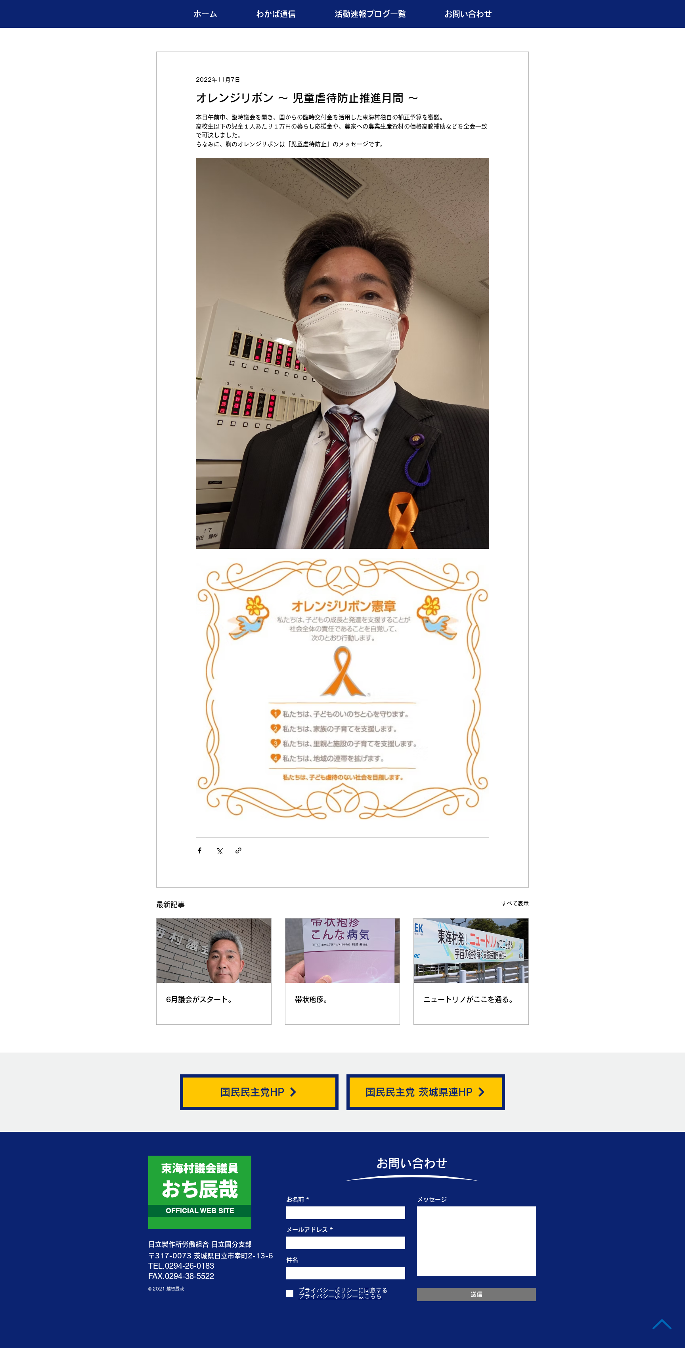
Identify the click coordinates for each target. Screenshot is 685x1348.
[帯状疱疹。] (342, 950)
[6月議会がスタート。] (214, 950)
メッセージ (432, 1199)
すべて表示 (515, 903)
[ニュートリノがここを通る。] (471, 950)
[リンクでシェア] (238, 850)
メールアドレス (307, 1230)
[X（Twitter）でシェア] (219, 850)
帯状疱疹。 (313, 999)
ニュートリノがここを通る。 (469, 999)
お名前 (295, 1199)
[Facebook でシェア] (199, 850)
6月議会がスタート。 (200, 999)
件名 (292, 1260)
